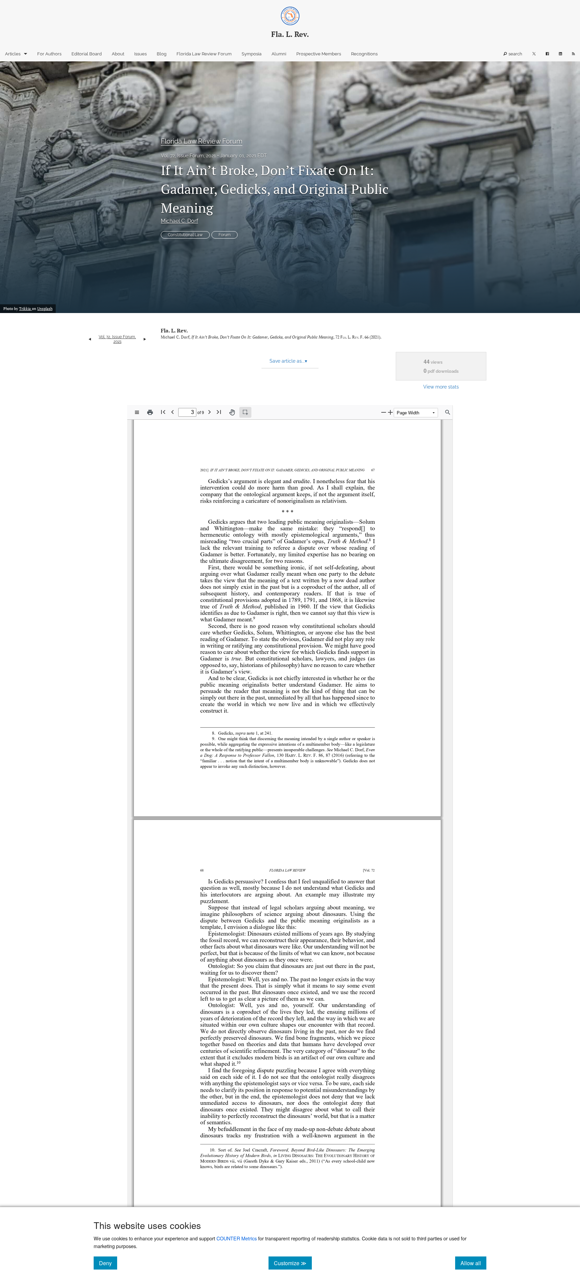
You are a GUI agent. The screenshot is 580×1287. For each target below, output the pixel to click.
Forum (225, 235)
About (118, 53)
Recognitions (364, 53)
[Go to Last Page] (219, 412)
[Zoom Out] (384, 412)
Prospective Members (318, 53)
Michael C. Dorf (179, 221)
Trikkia (25, 308)
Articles (12, 53)
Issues (140, 53)
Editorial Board (86, 53)
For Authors (49, 53)
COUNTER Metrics (236, 1238)
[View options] (137, 412)
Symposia (251, 53)
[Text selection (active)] (245, 412)
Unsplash (44, 308)
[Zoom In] (390, 412)
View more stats (441, 387)
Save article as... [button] (288, 361)
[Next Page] (209, 412)
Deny (108, 1263)
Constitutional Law (185, 235)
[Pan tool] (232, 412)
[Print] (150, 412)
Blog (161, 53)
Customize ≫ (293, 1263)
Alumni (279, 53)
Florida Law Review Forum (204, 53)
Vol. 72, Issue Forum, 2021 (188, 155)
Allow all (473, 1263)
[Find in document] (448, 412)
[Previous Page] (172, 412)
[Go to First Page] (163, 412)
